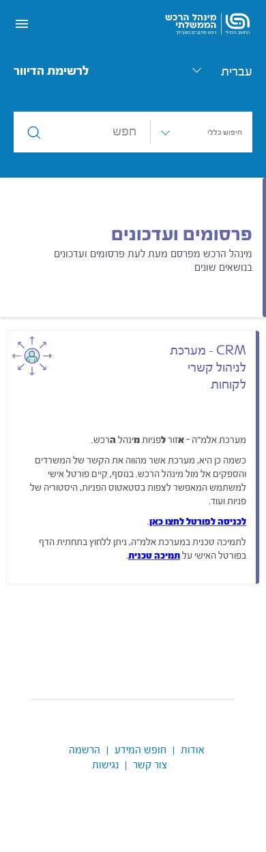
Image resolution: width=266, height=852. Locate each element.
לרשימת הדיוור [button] (51, 71)
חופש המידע (140, 750)
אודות (193, 750)
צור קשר (150, 765)
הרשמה (84, 750)
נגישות (105, 765)
